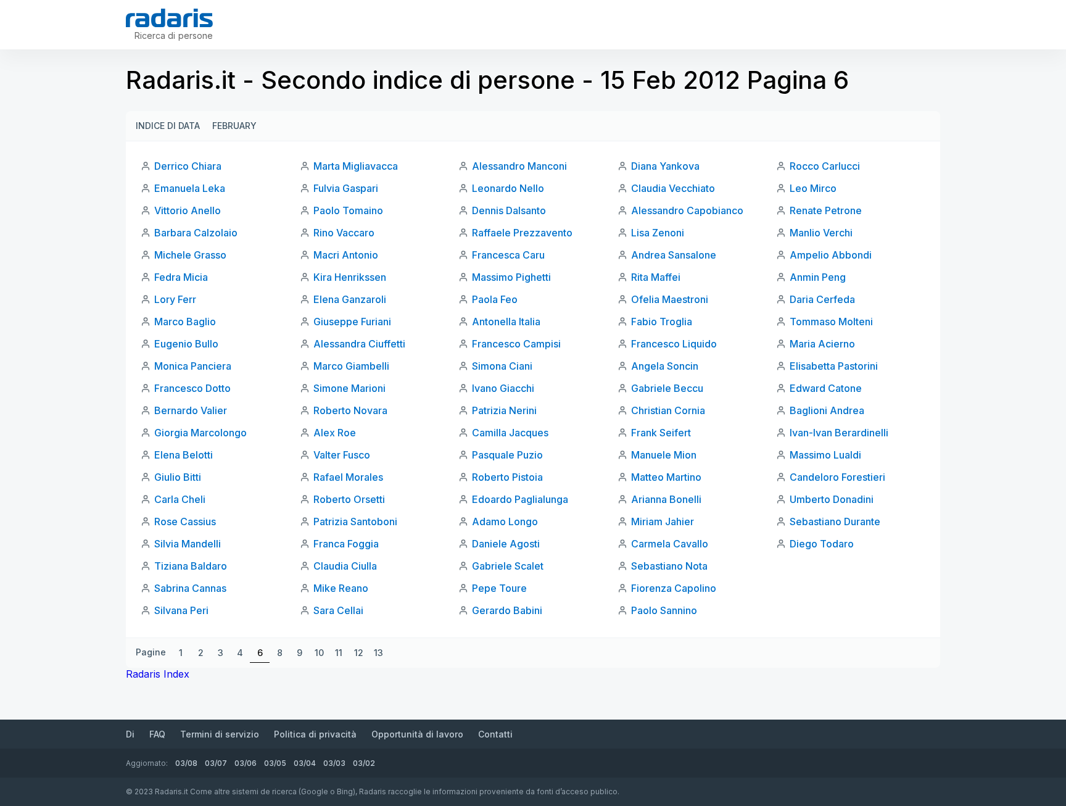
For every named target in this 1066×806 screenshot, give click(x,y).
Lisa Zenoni (657, 232)
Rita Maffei (655, 277)
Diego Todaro (822, 544)
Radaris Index (157, 674)
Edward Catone (826, 388)
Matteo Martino (666, 477)
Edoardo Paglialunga (520, 499)
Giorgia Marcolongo (200, 432)
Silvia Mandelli (187, 544)
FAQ (157, 734)
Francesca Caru (508, 255)
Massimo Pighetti (511, 277)
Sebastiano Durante (835, 521)
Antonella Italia (506, 321)
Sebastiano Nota (669, 566)
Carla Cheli (179, 499)
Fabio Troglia (661, 321)
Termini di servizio (219, 734)
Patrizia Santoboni (355, 521)
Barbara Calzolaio (196, 232)
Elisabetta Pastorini (834, 366)
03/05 (275, 763)
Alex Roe (334, 432)
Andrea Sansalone (673, 255)
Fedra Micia (181, 277)
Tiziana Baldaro (190, 566)
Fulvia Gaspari (345, 188)
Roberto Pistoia (507, 477)
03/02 (364, 763)
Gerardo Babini (507, 610)
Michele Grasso (190, 255)
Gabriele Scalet (507, 566)
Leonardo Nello (508, 188)
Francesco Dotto (192, 388)
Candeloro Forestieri (837, 477)
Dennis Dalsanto (509, 210)
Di (130, 734)
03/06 (245, 763)
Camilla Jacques (510, 432)
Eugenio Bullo (186, 344)
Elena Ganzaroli (349, 299)
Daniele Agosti (506, 544)
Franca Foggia (346, 544)
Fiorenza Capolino (673, 588)
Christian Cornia (668, 410)
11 (338, 652)
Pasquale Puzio (507, 455)
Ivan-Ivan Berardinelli (839, 432)
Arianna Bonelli (666, 499)
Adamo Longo (505, 521)
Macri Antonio (345, 255)
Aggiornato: (147, 763)
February (234, 125)
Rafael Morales (348, 477)
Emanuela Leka (189, 188)
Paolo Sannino (664, 610)
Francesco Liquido (674, 344)
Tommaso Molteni (831, 321)
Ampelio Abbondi (831, 255)
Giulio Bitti (177, 477)
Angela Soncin (664, 366)
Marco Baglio (185, 321)
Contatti (495, 734)
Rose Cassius (185, 521)
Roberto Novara (350, 410)
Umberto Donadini (832, 499)
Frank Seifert (661, 432)
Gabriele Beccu (667, 388)
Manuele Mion (663, 455)
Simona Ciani (502, 366)
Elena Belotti (183, 455)
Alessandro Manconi (519, 166)
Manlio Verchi (821, 232)
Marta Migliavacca (355, 166)
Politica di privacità (315, 734)
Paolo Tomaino (348, 210)
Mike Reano (340, 588)
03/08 (186, 763)
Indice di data (168, 125)
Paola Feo (495, 299)
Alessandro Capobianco (687, 210)
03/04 (305, 763)
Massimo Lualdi (825, 455)
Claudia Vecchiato (673, 188)
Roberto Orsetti (349, 499)
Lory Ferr (175, 299)
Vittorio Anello (187, 210)
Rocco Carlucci (825, 166)
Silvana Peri (181, 610)
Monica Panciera (192, 366)
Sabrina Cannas (190, 588)
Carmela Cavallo (669, 544)
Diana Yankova (665, 166)
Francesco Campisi (516, 344)
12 (358, 652)
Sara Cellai (338, 610)
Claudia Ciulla (345, 566)
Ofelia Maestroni (669, 299)
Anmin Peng (818, 277)
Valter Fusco (341, 455)
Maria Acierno (822, 344)
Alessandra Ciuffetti (359, 344)
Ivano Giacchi (503, 388)
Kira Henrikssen (349, 277)
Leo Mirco (813, 188)
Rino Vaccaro (343, 232)
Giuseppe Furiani (352, 321)
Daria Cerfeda (822, 299)
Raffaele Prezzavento (522, 232)
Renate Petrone (826, 210)
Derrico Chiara (187, 166)
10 (319, 652)
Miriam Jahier (662, 521)
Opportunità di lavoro (417, 734)
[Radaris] (169, 18)
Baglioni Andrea (827, 410)
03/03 (334, 763)
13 (378, 652)
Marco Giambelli (351, 366)
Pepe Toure (499, 588)
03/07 (216, 763)
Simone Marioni (349, 388)
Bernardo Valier (190, 410)
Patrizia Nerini (504, 410)
